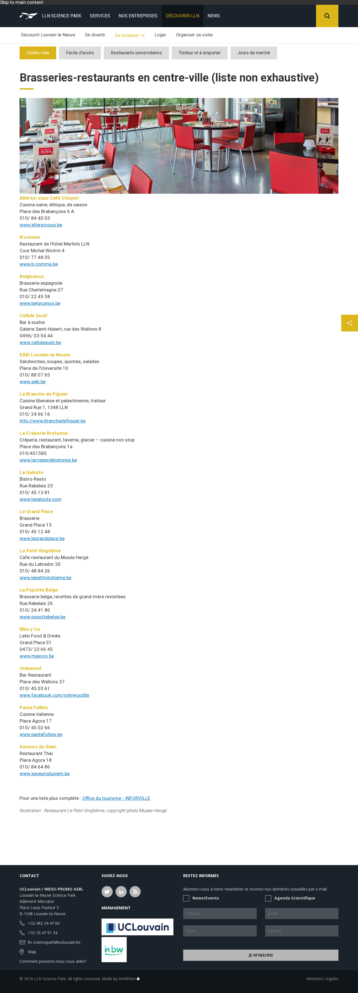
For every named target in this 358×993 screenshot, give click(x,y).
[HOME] (29, 16)
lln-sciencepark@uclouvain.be (54, 942)
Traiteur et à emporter (200, 52)
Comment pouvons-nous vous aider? (53, 961)
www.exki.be (33, 381)
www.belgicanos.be (40, 303)
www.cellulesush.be (40, 342)
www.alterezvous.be (41, 225)
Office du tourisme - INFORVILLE (116, 798)
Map (32, 951)
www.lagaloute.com (41, 499)
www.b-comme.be (39, 264)
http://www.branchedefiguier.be (53, 421)
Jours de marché (253, 52)
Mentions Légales (322, 978)
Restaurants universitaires (136, 52)
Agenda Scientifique (294, 898)
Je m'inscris (261, 955)
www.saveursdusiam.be (45, 773)
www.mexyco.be (37, 656)
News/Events (205, 898)
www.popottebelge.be (42, 617)
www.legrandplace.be (42, 538)
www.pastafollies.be (41, 734)
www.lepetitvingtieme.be (45, 577)
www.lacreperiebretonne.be (48, 460)
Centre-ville (38, 52)
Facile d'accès (80, 52)
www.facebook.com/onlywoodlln (54, 695)
